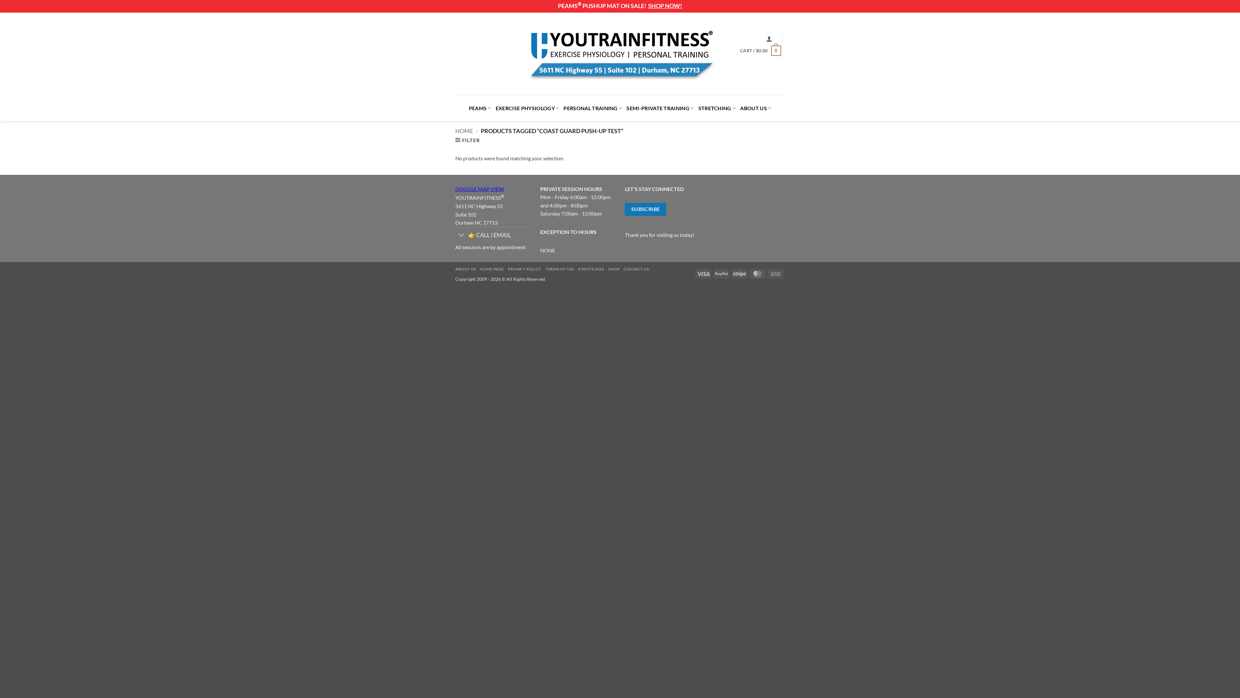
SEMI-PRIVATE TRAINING (657, 108)
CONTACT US (636, 269)
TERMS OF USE (559, 269)
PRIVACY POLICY (525, 269)
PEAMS (478, 108)
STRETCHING (714, 108)
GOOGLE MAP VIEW (479, 189)
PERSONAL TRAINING (590, 108)
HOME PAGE (492, 269)
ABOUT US (753, 108)
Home (464, 130)
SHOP (613, 269)
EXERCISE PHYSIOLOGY (525, 108)
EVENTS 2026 (591, 269)
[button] (769, 39)
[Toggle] (461, 236)
